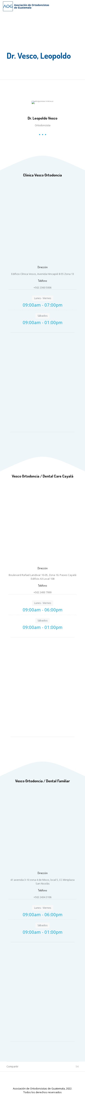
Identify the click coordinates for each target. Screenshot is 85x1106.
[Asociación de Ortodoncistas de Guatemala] (26, 6)
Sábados (42, 315)
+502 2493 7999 (42, 592)
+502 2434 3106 (42, 897)
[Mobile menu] (79, 6)
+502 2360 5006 (42, 287)
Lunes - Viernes (42, 298)
